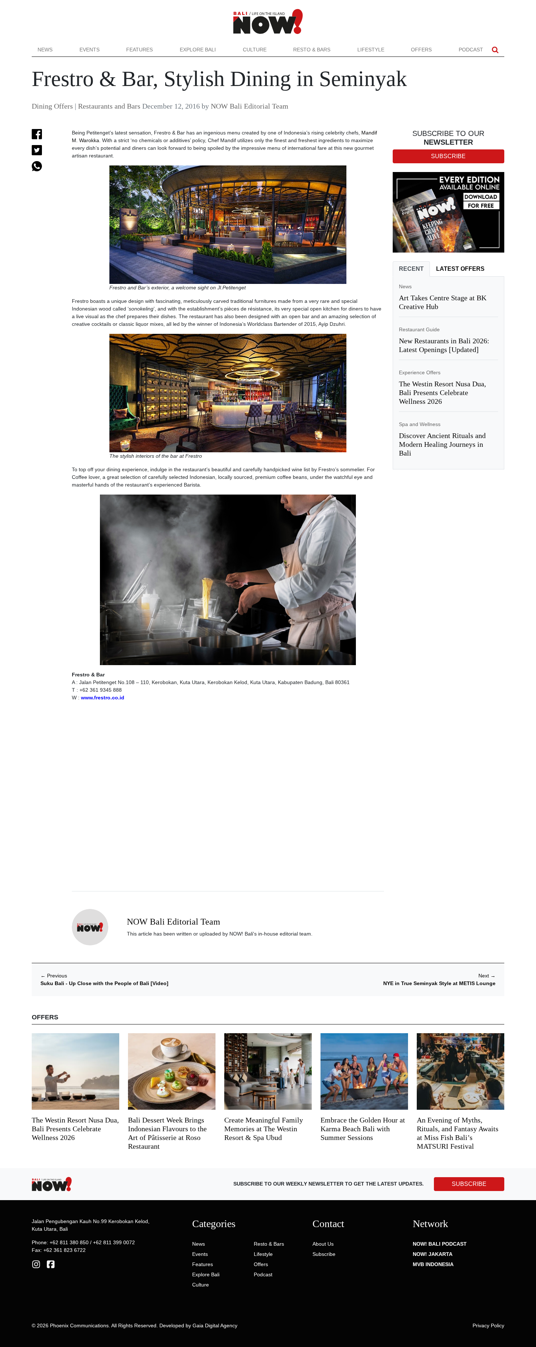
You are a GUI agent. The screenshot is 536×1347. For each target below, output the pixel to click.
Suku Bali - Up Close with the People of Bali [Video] (104, 983)
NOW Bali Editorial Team (249, 106)
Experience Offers (419, 372)
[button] (495, 49)
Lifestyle (370, 49)
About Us (323, 1244)
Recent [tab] (411, 269)
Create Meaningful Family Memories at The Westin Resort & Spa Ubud (263, 1128)
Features (139, 49)
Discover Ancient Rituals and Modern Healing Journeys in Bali (442, 444)
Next (487, 976)
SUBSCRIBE (469, 1184)
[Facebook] (50, 1264)
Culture (255, 49)
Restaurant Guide (419, 329)
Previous (53, 976)
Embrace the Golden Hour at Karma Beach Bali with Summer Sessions (363, 1128)
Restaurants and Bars (109, 106)
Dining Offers (52, 106)
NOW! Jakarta (433, 1254)
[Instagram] (36, 1264)
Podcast (471, 49)
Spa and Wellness (419, 424)
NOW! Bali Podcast (440, 1244)
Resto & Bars (311, 49)
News (45, 49)
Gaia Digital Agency (215, 1325)
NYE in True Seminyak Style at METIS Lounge (439, 983)
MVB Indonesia (433, 1264)
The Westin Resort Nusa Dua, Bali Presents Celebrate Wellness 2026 (442, 392)
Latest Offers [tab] (460, 269)
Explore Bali (198, 49)
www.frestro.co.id (102, 697)
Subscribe (323, 1254)
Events (89, 49)
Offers (421, 49)
